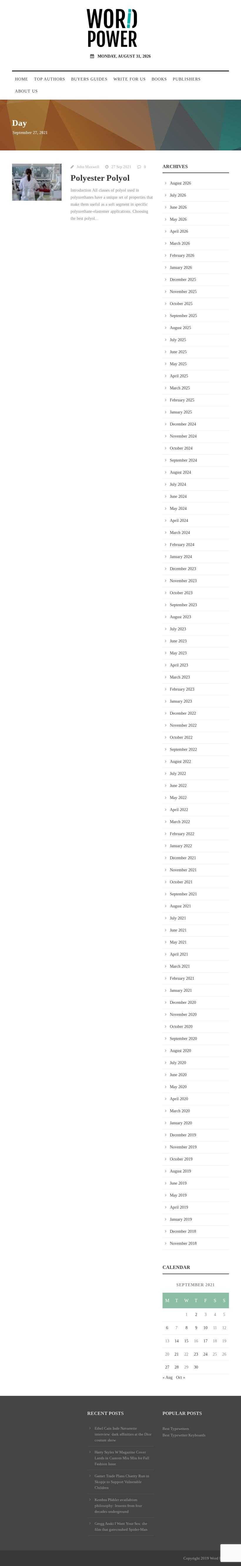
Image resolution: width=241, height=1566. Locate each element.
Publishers (187, 79)
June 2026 (178, 207)
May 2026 (178, 219)
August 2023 (180, 617)
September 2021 (183, 894)
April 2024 (179, 520)
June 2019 (178, 1183)
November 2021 (183, 870)
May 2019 (178, 1195)
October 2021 (181, 882)
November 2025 (183, 291)
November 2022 (183, 725)
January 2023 (181, 701)
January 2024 (181, 557)
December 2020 (183, 1002)
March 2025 (180, 388)
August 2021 (180, 906)
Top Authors (49, 79)
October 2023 (181, 593)
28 (177, 1367)
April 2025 (179, 376)
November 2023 (183, 581)
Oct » (180, 1377)
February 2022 (182, 834)
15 (186, 1341)
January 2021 (181, 990)
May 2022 (178, 797)
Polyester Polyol (100, 177)
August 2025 (180, 328)
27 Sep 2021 (121, 167)
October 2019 (181, 1159)
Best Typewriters (176, 1428)
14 (177, 1341)
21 (177, 1354)
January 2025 (181, 412)
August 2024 (180, 472)
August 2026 (180, 183)
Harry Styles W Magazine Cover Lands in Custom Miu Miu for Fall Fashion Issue (122, 1458)
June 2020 (178, 1075)
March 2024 (180, 532)
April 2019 (179, 1207)
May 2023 (178, 653)
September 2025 (183, 316)
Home (21, 79)
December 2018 (183, 1231)
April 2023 (179, 665)
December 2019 (183, 1135)
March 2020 (180, 1111)
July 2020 (178, 1063)
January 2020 (181, 1123)
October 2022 (181, 737)
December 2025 (183, 279)
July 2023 (178, 629)
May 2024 (178, 508)
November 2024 (183, 436)
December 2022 (183, 713)
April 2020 (179, 1099)
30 (196, 1367)
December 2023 (183, 569)
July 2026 (178, 195)
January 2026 (181, 267)
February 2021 (182, 978)
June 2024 (178, 496)
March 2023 (180, 677)
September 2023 (183, 605)
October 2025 (181, 304)
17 (205, 1341)
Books (159, 79)
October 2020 (181, 1026)
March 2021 (180, 966)
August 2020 (180, 1051)
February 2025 (182, 400)
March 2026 (180, 243)
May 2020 (178, 1087)
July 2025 (178, 340)
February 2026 (182, 255)
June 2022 (178, 785)
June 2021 (178, 930)
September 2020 (183, 1038)
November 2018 (183, 1243)
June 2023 (178, 641)
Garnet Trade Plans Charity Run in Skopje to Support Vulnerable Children (122, 1482)
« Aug (168, 1377)
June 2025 (178, 352)
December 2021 (183, 858)
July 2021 (178, 918)
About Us (26, 91)
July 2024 (178, 484)
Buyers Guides (89, 79)
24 (205, 1354)
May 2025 (178, 364)
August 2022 (180, 761)
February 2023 (182, 689)
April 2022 (179, 810)
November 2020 (183, 1014)
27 (167, 1367)
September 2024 (183, 460)
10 (205, 1328)
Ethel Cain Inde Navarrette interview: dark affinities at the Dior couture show (123, 1434)
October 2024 (181, 448)
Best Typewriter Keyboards (184, 1435)
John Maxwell (88, 167)
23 (196, 1354)
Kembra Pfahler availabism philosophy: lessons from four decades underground (118, 1506)
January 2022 (181, 846)
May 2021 (178, 942)
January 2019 (181, 1219)
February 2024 (182, 544)
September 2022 (183, 749)
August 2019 (180, 1171)
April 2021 (179, 954)
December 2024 (183, 424)
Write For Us (129, 79)
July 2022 (178, 773)
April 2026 (179, 231)
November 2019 (183, 1147)
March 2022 (180, 822)
